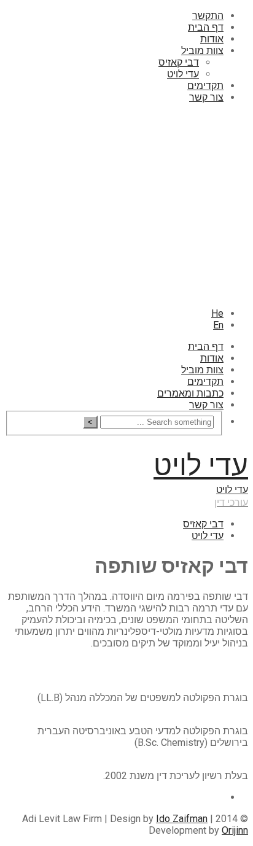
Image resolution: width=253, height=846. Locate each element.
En (218, 325)
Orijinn (235, 830)
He (217, 313)
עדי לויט (183, 74)
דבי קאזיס (178, 62)
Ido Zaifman (182, 819)
